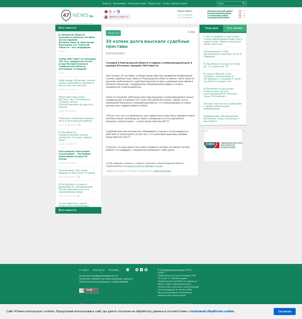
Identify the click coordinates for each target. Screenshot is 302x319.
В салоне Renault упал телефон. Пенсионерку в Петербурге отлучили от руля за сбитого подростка (222, 77)
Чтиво (166, 4)
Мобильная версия (106, 11)
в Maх (160, 166)
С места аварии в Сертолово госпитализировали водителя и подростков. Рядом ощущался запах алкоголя (223, 40)
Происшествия (137, 4)
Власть (107, 4)
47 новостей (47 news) (172, 270)
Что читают (235, 28)
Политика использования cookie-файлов (103, 282)
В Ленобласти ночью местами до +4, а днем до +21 (222, 65)
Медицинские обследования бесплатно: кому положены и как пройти (221, 118)
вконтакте (110, 11)
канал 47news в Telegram (140, 166)
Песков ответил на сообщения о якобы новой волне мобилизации (222, 106)
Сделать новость (119, 17)
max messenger (118, 11)
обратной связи (162, 171)
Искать (244, 3)
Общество (154, 4)
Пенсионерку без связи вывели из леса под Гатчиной (77, 173)
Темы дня (211, 28)
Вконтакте (136, 269)
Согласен (284, 311)
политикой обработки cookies (212, 311)
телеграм (114, 11)
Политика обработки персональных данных (106, 279)
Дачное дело (179, 4)
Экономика (119, 4)
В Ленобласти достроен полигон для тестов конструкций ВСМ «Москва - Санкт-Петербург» (221, 92)
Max (146, 269)
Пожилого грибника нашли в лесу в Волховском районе (76, 121)
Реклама (113, 270)
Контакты (99, 270)
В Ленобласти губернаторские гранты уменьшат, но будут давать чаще (75, 138)
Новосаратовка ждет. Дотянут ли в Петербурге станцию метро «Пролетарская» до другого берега (76, 104)
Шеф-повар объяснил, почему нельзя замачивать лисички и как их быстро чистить (77, 84)
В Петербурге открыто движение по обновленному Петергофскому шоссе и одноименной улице (76, 190)
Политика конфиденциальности (98, 276)
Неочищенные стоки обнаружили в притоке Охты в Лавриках (222, 54)
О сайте (84, 270)
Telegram (141, 269)
